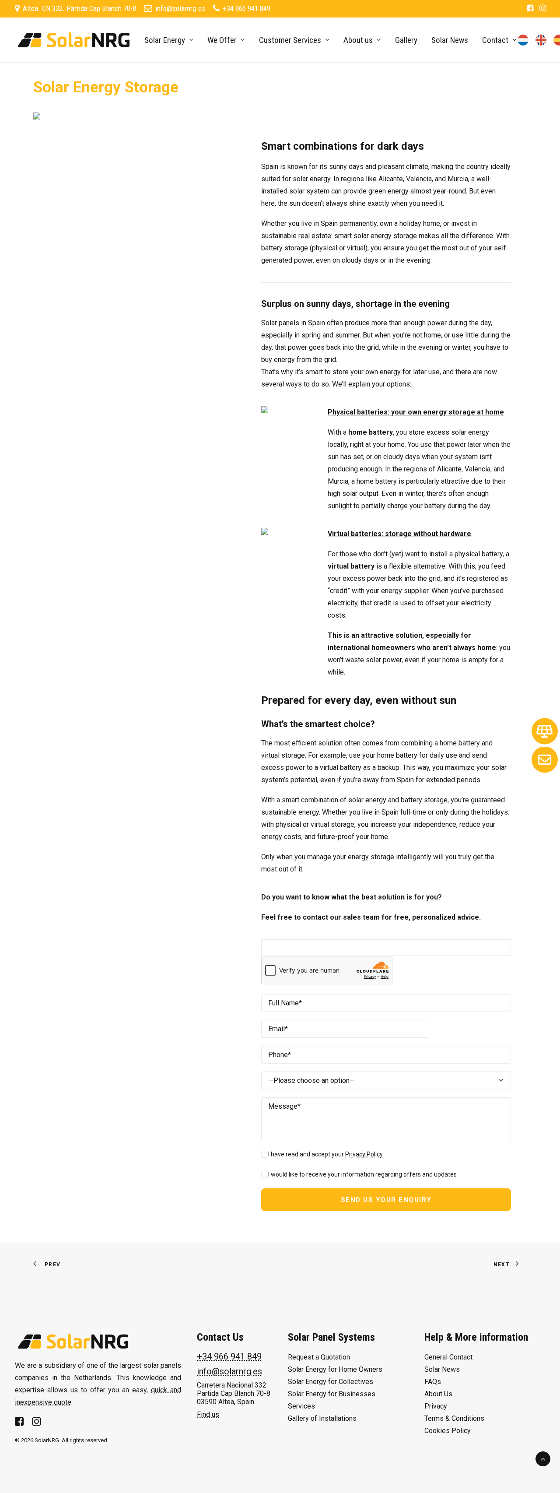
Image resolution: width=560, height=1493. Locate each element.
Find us (208, 1414)
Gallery (406, 40)
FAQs (432, 1381)
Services (301, 1406)
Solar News (449, 40)
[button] (530, 8)
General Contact (448, 1357)
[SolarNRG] (74, 39)
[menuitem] (530, 8)
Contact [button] (495, 40)
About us (358, 40)
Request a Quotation (319, 1357)
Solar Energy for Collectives (330, 1381)
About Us (438, 1394)
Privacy (435, 1406)
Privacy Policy (364, 1154)
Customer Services (290, 40)
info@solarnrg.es (229, 1371)
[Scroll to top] (543, 1458)
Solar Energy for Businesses (331, 1394)
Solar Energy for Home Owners (335, 1369)
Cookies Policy (447, 1430)
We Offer (222, 40)
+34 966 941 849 (229, 1356)
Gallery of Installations (322, 1418)
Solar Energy (164, 40)
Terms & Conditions (454, 1418)
